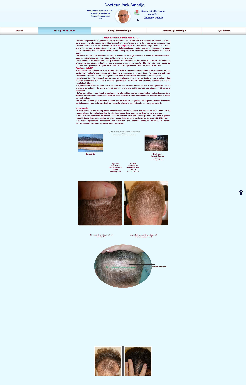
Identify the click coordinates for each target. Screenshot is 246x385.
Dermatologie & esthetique (100, 13)
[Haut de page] (241, 192)
